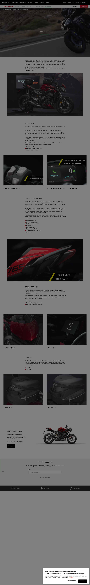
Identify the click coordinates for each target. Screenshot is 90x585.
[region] (66, 576)
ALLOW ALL (83, 581)
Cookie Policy (71, 577)
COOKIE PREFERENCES (71, 580)
